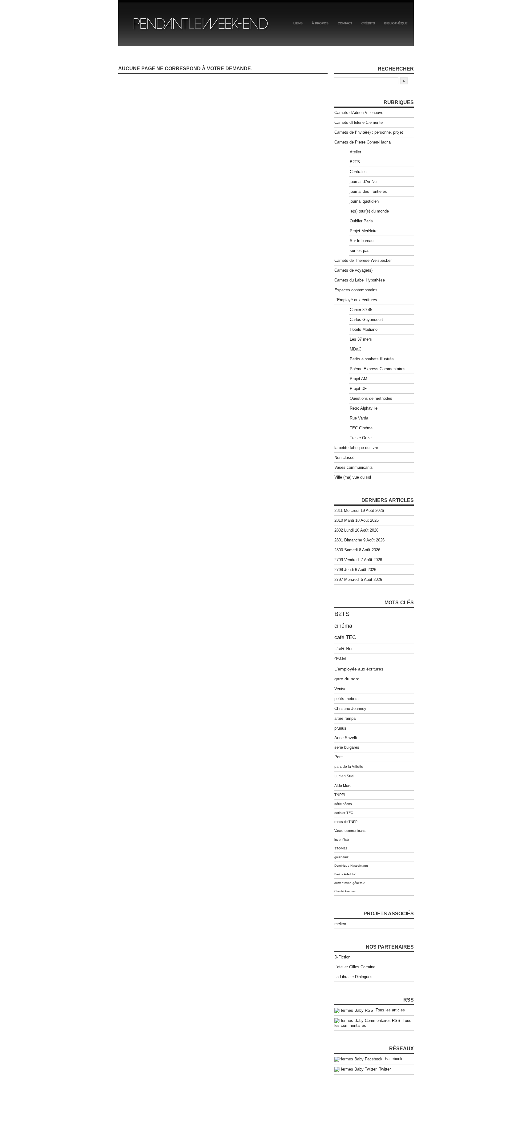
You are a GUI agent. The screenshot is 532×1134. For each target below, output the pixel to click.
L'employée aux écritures (358, 668)
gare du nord (347, 679)
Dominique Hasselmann (351, 865)
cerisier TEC (343, 813)
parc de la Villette (348, 766)
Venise (340, 688)
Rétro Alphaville (363, 408)
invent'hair (341, 839)
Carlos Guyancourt (366, 319)
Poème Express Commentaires (377, 369)
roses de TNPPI (346, 822)
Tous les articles (389, 1010)
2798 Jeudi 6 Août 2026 (355, 569)
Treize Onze (361, 437)
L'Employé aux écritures (355, 300)
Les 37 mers (361, 339)
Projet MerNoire (363, 231)
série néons (343, 804)
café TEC (345, 637)
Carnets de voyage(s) (353, 270)
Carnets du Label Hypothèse (359, 280)
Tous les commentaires (372, 1023)
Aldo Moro (343, 786)
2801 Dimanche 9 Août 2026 (359, 540)
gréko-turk (341, 857)
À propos (320, 23)
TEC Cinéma (361, 428)
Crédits (368, 23)
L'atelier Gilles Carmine (354, 967)
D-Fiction (342, 957)
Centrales (358, 171)
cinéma (343, 626)
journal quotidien (364, 201)
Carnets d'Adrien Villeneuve (358, 112)
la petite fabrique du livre (356, 447)
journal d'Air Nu (363, 181)
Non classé (344, 457)
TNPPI (339, 795)
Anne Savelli (345, 738)
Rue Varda (359, 418)
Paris (339, 757)
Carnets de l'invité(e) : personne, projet (368, 132)
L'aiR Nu (343, 648)
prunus (340, 728)
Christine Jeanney (350, 708)
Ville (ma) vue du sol (352, 477)
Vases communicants (353, 467)
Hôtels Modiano (363, 329)
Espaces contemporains (355, 290)
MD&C (355, 349)
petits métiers (346, 698)
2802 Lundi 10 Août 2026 (356, 530)
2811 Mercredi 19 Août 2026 (359, 510)
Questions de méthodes (371, 398)
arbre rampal (345, 718)
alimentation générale (349, 883)
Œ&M (340, 658)
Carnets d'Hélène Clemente (358, 122)
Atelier (355, 152)
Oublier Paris (361, 221)
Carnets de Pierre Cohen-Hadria (362, 142)
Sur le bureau (361, 240)
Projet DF (358, 388)
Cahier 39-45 (361, 309)
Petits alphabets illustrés (372, 359)
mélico (340, 923)
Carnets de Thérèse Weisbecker (363, 260)
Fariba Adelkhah (345, 874)
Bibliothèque (396, 23)
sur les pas (359, 250)
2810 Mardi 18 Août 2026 (356, 520)
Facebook (392, 1058)
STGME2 (340, 848)
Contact (345, 23)
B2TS (355, 162)
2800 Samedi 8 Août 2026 (357, 550)
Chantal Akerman (345, 891)
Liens (298, 23)
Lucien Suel (344, 776)
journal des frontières (368, 191)
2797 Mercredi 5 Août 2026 (358, 579)
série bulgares (346, 747)
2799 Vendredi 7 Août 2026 (358, 559)
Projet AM (358, 378)
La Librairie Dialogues (353, 976)
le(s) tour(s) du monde (369, 211)
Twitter (384, 1069)
